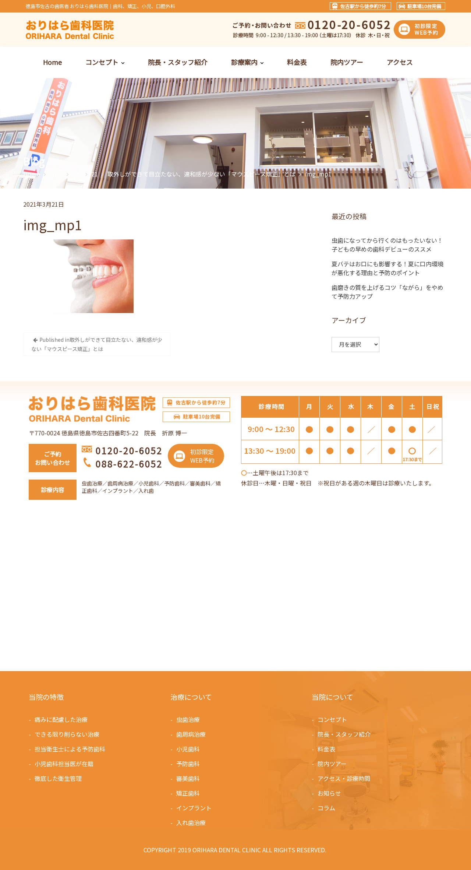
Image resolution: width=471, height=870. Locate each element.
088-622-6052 (129, 463)
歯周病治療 (191, 734)
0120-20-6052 (129, 450)
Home (52, 62)
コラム (326, 807)
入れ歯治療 (191, 822)
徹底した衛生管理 (58, 778)
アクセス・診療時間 (344, 778)
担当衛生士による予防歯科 (70, 748)
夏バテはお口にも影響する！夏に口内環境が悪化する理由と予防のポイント (387, 268)
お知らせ (329, 793)
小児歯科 (188, 748)
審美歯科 (188, 778)
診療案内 (244, 62)
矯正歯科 (188, 793)
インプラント (194, 807)
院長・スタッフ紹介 (178, 62)
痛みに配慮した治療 (61, 719)
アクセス (400, 62)
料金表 (297, 62)
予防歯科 (188, 763)
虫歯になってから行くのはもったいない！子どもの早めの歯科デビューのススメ (387, 244)
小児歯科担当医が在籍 (64, 763)
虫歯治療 (188, 719)
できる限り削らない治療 (67, 734)
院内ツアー (346, 62)
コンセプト (101, 62)
